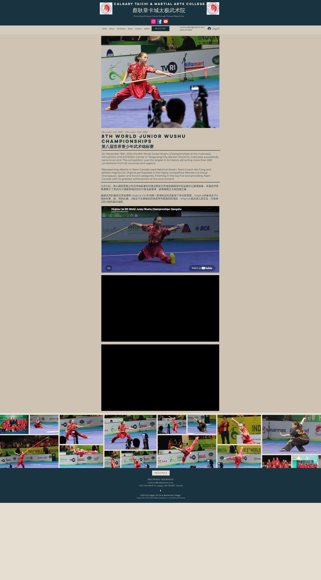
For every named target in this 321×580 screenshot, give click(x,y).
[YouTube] (165, 21)
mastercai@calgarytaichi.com (192, 27)
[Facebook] (159, 21)
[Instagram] (153, 21)
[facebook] (160, 490)
